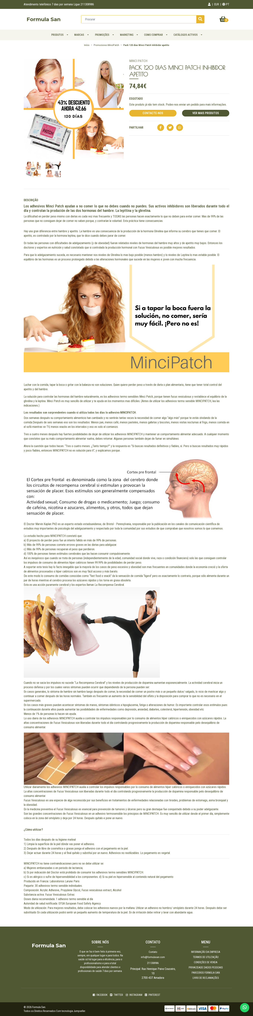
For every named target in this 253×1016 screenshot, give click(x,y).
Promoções (102, 34)
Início (86, 45)
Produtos (57, 34)
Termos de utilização (206, 957)
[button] (209, 4)
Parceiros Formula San (206, 972)
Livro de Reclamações (206, 977)
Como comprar (153, 34)
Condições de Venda (205, 962)
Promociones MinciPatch (106, 45)
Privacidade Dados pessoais (206, 967)
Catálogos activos (186, 34)
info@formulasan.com (153, 957)
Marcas (79, 34)
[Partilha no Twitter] (170, 127)
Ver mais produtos (205, 113)
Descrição (31, 200)
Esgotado (136, 98)
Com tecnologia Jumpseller (70, 1011)
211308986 (153, 963)
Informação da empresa (205, 951)
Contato (153, 951)
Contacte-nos (153, 113)
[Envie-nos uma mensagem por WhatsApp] (244, 1007)
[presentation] (27, 107)
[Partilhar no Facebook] (160, 127)
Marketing (126, 34)
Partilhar (136, 127)
